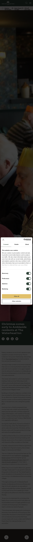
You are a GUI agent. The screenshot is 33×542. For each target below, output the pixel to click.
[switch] (28, 278)
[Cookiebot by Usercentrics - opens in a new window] (23, 240)
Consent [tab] (5, 244)
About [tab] (27, 244)
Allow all (16, 296)
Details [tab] (16, 244)
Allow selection (16, 301)
